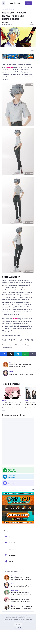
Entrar (28, 3)
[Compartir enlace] (32, 354)
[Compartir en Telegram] (18, 354)
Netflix (15, 319)
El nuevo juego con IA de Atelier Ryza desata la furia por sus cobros (20, 365)
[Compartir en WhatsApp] (25, 354)
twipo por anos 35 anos (24, 617)
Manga (4, 400)
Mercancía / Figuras (8, 9)
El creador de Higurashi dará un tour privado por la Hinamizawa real (21, 593)
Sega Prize (9, 67)
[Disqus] (18, 441)
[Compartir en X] (10, 354)
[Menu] (3, 3)
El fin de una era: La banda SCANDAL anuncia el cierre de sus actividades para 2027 (21, 608)
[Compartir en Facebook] (3, 354)
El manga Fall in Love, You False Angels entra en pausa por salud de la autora (12, 404)
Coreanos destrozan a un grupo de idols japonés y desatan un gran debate (21, 373)
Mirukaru (5, 22)
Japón (26, 400)
